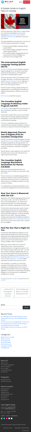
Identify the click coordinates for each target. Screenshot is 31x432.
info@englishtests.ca (10, 408)
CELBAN (5, 173)
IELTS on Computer (5, 366)
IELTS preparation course (22, 257)
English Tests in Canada (7, 337)
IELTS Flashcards (5, 340)
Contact (3, 415)
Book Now (27, 2)
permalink (3, 280)
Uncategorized (15, 278)
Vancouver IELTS (5, 399)
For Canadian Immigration (7, 364)
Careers (8, 415)
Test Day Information (6, 370)
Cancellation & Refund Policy (21, 428)
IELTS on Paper (4, 368)
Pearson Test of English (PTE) (14, 141)
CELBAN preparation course (13, 258)
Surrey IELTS (4, 397)
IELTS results (4, 96)
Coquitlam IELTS (5, 392)
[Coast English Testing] (7, 2)
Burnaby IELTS (4, 390)
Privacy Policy (25, 430)
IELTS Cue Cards (5, 339)
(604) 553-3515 (11, 407)
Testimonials (14, 415)
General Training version (12, 81)
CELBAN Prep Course (6, 381)
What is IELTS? (4, 363)
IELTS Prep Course (6, 344)
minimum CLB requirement (20, 219)
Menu (20, 2)
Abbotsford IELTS (5, 389)
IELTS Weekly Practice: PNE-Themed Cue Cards (14, 316)
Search (3, 305)
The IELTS (3, 69)
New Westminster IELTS (7, 394)
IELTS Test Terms (8, 428)
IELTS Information (6, 342)
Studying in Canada (6, 346)
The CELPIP (4, 108)
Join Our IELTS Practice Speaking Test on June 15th (15, 322)
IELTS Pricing (4, 372)
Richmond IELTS (5, 396)
